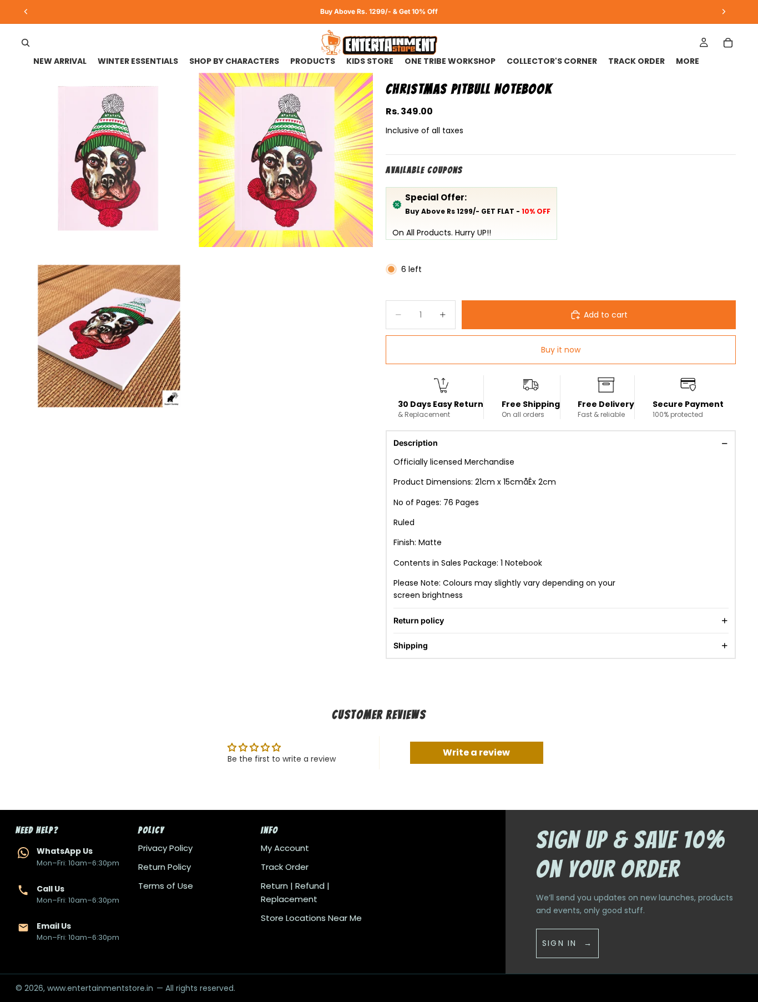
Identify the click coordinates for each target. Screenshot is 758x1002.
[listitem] (687, 61)
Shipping (410, 645)
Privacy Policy (165, 848)
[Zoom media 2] (286, 160)
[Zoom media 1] (109, 160)
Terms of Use (165, 886)
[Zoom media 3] (109, 336)
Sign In (559, 943)
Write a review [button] (476, 752)
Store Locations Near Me (311, 918)
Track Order (285, 867)
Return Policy (164, 867)
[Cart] (728, 43)
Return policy (418, 620)
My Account (285, 848)
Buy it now (560, 349)
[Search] (25, 43)
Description (415, 442)
